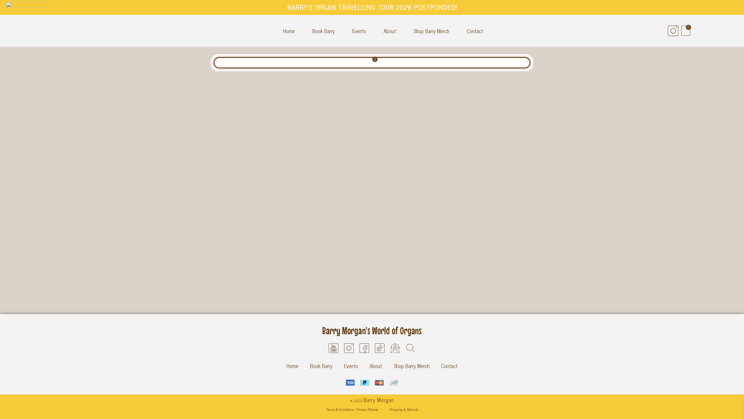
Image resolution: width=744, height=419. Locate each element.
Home (289, 30)
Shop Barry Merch (431, 30)
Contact (475, 30)
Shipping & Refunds (404, 409)
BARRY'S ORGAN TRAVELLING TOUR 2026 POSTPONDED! (372, 7)
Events (359, 30)
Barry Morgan (379, 399)
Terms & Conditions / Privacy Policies (352, 409)
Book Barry (323, 30)
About (390, 30)
